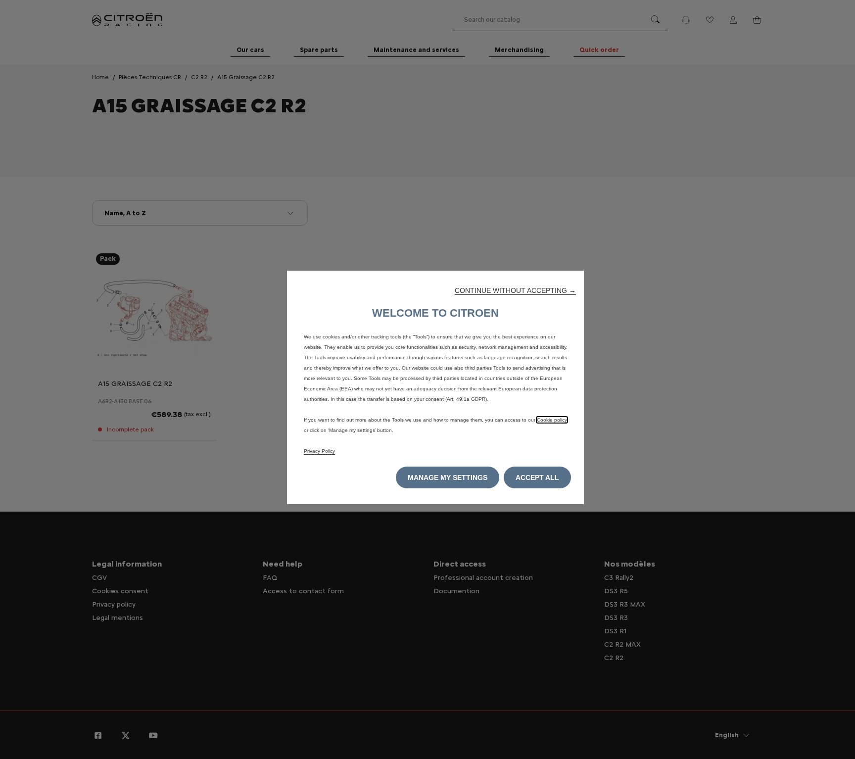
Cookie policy (552, 420)
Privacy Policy (319, 451)
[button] (515, 290)
